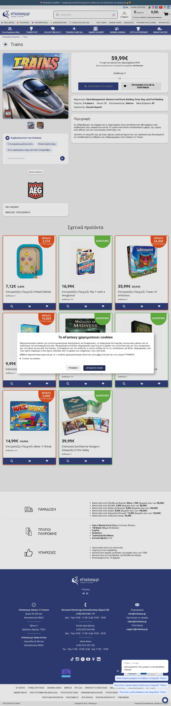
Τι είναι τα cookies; (31, 358)
